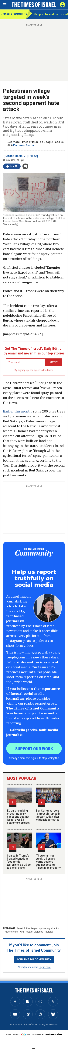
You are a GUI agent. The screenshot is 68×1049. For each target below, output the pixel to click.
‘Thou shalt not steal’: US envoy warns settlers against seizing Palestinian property (48, 861)
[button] (62, 4)
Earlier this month (17, 411)
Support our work (34, 748)
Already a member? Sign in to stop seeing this (34, 758)
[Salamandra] (54, 1034)
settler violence (34, 931)
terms (50, 370)
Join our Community (13, 14)
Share (14, 166)
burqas (49, 931)
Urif (22, 931)
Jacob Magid (14, 156)
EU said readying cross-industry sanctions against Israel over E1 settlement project (18, 816)
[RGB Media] (26, 1034)
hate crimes (11, 931)
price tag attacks (49, 928)
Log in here (45, 966)
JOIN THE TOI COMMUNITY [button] (34, 959)
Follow (33, 156)
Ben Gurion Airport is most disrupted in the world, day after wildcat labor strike (48, 815)
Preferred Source (24, 145)
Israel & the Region (27, 928)
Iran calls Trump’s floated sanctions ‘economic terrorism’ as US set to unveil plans (19, 861)
